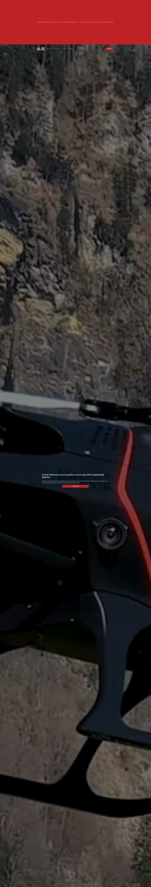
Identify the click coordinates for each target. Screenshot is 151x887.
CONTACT (109, 48)
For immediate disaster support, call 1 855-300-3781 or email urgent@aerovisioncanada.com (79, 22)
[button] (49, 48)
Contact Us (75, 486)
